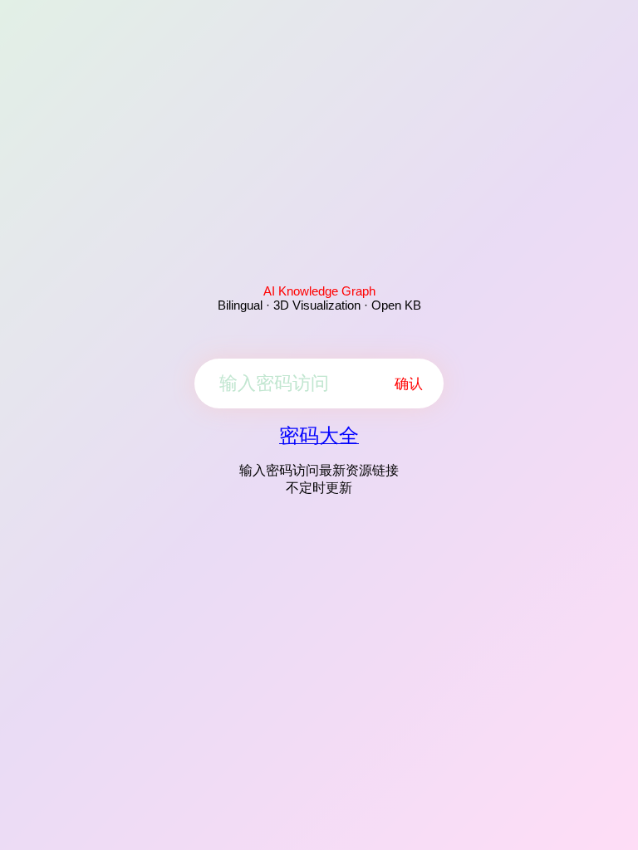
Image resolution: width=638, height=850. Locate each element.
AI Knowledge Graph (319, 291)
